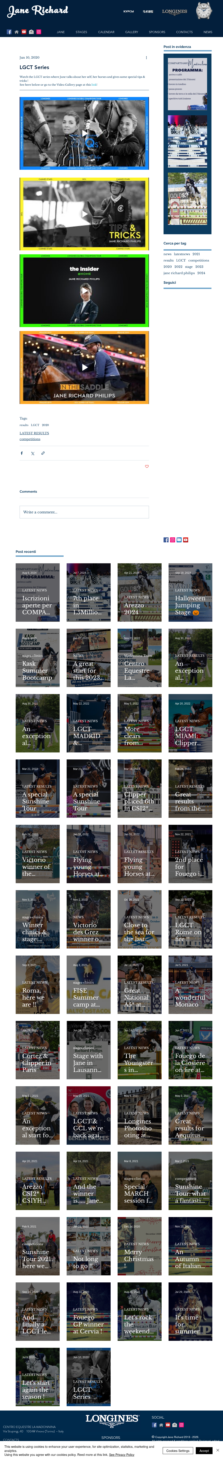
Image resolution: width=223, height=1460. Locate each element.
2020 (45, 425)
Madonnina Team (138, 656)
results (24, 425)
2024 (201, 273)
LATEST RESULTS (34, 433)
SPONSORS (110, 1438)
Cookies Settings (177, 1450)
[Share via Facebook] (22, 453)
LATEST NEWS (34, 590)
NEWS (78, 656)
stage (189, 267)
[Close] (217, 1451)
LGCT (35, 425)
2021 (196, 254)
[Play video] (84, 133)
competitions (30, 439)
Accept (204, 1450)
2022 (178, 267)
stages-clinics (32, 656)
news (167, 254)
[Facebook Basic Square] (166, 539)
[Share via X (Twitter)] (32, 453)
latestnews (182, 254)
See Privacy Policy (121, 1454)
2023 (199, 267)
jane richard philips (179, 273)
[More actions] (146, 57)
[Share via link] (43, 453)
